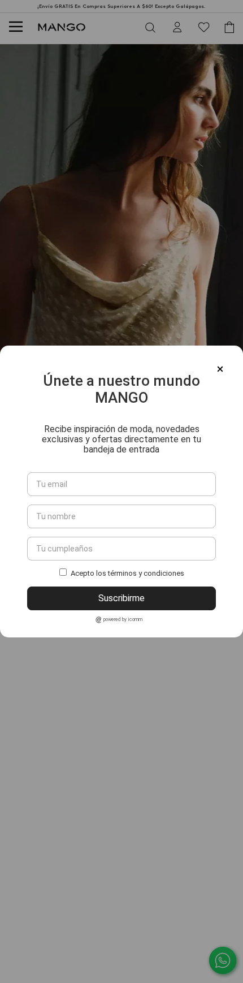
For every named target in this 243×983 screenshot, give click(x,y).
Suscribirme (121, 598)
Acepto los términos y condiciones (127, 573)
